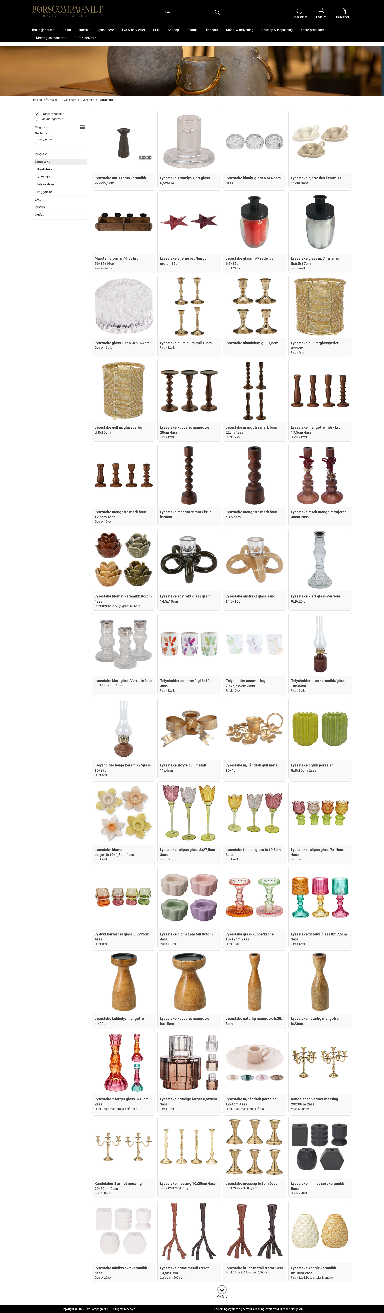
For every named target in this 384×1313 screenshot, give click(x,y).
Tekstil (192, 30)
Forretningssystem (226, 1309)
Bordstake (106, 99)
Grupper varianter (52, 114)
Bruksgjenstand (43, 30)
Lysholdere (106, 30)
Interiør (84, 30)
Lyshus (40, 207)
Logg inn (321, 11)
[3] (222, 1288)
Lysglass (41, 154)
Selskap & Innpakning (277, 30)
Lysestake (88, 99)
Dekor (66, 30)
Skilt (156, 30)
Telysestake (45, 184)
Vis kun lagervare (52, 119)
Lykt (38, 199)
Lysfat (39, 215)
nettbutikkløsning (253, 1309)
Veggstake (44, 192)
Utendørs (211, 30)
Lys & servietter (133, 30)
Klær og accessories (51, 38)
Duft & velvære (85, 38)
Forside (53, 99)
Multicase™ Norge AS (289, 1309)
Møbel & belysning (239, 30)
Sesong (173, 30)
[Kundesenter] (299, 11)
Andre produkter (312, 30)
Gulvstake (44, 177)
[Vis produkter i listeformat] (82, 127)
